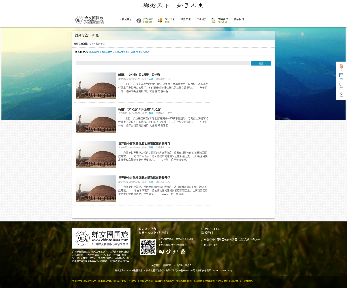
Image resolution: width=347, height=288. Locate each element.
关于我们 (155, 265)
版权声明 (167, 265)
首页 (91, 44)
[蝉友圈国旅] (89, 24)
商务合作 (189, 265)
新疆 (151, 79)
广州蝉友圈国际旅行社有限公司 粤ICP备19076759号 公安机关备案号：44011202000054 (187, 270)
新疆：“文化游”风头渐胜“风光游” (140, 74)
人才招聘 (178, 265)
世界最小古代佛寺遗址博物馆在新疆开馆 (144, 143)
